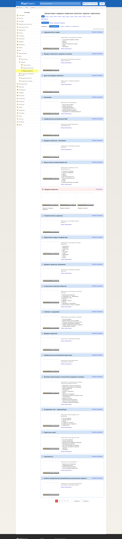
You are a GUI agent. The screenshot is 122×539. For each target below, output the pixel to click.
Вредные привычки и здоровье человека (58, 54)
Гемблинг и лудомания (51, 312)
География (21, 21)
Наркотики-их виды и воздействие (56, 237)
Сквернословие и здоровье (53, 215)
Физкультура (22, 110)
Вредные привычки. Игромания (54, 264)
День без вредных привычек (53, 75)
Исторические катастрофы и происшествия (26, 74)
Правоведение (22, 89)
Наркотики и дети (50, 432)
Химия (20, 116)
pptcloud (28, 3)
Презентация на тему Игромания (68, 102)
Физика (20, 107)
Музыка (20, 47)
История (21, 33)
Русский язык (22, 98)
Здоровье (23, 62)
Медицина (21, 41)
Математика (21, 38)
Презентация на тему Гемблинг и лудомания (71, 317)
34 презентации (99, 189)
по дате (62, 26)
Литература (21, 35)
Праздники (21, 92)
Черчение (21, 119)
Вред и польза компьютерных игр (55, 162)
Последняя (85, 501)
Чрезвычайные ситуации (26, 81)
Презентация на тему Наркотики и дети (70, 437)
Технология (21, 104)
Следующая (77, 501)
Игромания (47, 97)
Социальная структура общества (55, 286)
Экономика (21, 121)
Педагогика (21, 86)
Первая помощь (27, 65)
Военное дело (24, 59)
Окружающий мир (23, 84)
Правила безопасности (26, 78)
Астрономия (21, 15)
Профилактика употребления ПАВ (55, 119)
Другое (20, 124)
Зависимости (48, 456)
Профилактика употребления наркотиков (58, 355)
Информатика (22, 30)
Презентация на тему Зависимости (69, 461)
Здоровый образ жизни (28, 68)
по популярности (54, 26)
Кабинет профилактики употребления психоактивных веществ (65, 478)
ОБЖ (20, 56)
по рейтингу (67, 26)
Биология (21, 18)
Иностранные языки (23, 27)
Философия (21, 113)
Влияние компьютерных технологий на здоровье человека (64, 377)
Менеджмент (22, 44)
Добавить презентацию (91, 3)
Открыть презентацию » (66, 48)
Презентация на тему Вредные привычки (70, 338)
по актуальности (75, 26)
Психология (21, 95)
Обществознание (23, 53)
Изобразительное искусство (25, 24)
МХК (20, 50)
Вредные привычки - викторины (55, 140)
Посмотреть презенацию (97, 32)
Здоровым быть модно (52, 32)
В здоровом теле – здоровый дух (55, 409)
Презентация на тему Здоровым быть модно (71, 37)
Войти (102, 3)
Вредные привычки (28, 70)
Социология (21, 101)
